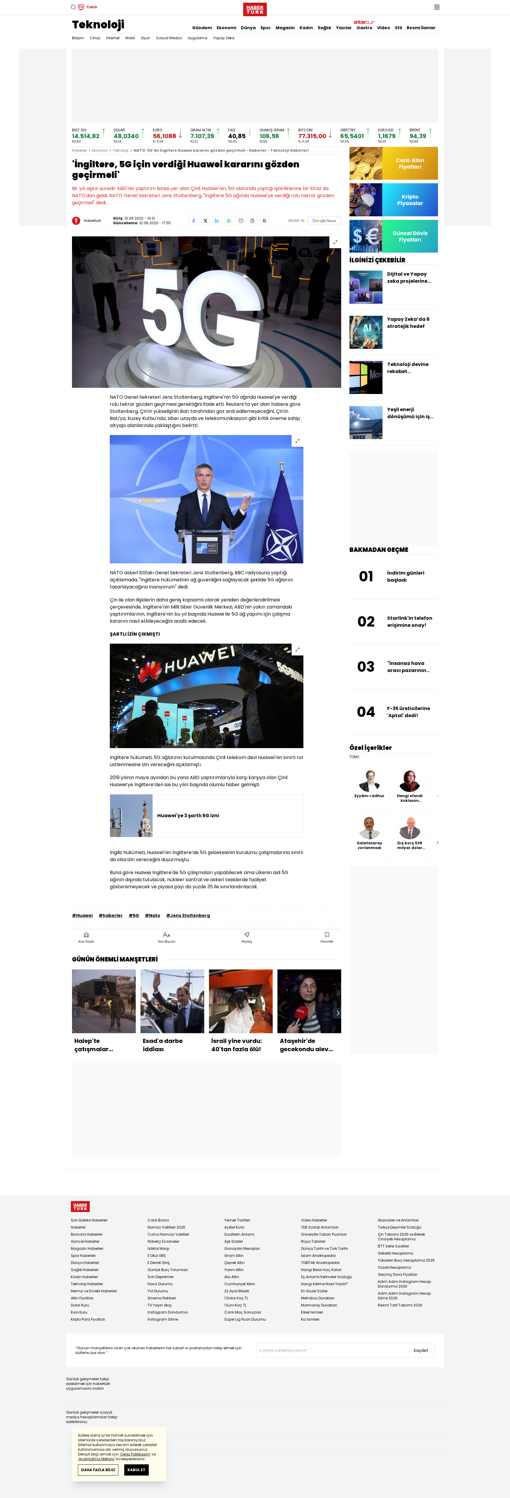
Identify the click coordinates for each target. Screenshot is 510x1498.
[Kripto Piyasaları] (393, 199)
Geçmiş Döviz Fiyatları (397, 1274)
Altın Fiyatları (82, 1298)
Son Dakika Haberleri (89, 1220)
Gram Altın (233, 1255)
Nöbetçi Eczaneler (163, 1241)
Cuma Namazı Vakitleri (168, 1234)
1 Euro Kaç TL (235, 1305)
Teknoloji (98, 24)
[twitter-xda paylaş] (205, 220)
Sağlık (324, 28)
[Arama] (73, 7)
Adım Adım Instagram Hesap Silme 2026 (404, 1296)
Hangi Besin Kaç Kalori (321, 1269)
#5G (134, 915)
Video (383, 28)
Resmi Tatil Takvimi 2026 (400, 1305)
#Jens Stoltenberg (188, 915)
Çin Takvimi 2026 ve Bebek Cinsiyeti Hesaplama (401, 1237)
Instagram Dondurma (168, 1312)
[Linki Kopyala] (264, 220)
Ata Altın (231, 1276)
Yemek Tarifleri (237, 1220)
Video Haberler (314, 1220)
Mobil (130, 37)
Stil (398, 28)
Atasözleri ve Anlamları (398, 1220)
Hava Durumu (160, 1283)
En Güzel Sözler (314, 1290)
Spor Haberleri (83, 1255)
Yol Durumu (158, 1290)
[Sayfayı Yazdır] (252, 220)
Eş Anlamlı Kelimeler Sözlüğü (326, 1276)
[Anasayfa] (80, 1206)
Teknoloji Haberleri (87, 1283)
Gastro (364, 28)
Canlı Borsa (158, 1220)
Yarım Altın (233, 1269)
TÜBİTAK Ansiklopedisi (320, 1262)
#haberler (111, 915)
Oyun (145, 37)
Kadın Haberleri (84, 1276)
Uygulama (197, 37)
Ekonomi (226, 28)
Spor (265, 28)
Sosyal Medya (169, 37)
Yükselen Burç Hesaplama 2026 (406, 1260)
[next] (338, 1013)
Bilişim (78, 37)
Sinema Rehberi (162, 1298)
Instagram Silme (163, 1319)
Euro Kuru (79, 1312)
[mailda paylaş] (241, 220)
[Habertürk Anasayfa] (255, 8)
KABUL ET (137, 1469)
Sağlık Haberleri (85, 1269)
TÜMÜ (354, 757)
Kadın (306, 28)
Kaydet (421, 1350)
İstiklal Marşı (158, 1248)
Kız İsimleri (310, 1319)
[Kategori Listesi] (437, 7)
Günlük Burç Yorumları (168, 1269)
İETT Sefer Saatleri (393, 1246)
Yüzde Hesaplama (394, 1267)
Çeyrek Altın (234, 1262)
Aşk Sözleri (233, 1241)
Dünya (248, 28)
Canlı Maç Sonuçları (242, 1312)
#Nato (152, 915)
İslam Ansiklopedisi (318, 1255)
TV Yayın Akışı (160, 1305)
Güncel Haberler (85, 1241)
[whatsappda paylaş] (229, 220)
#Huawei (82, 915)
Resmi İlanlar (421, 28)
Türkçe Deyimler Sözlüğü (399, 1227)
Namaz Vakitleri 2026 (166, 1227)
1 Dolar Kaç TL (236, 1298)
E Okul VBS (157, 1255)
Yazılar (344, 28)
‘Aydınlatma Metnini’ (96, 1458)
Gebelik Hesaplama (395, 1253)
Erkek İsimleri (312, 1312)
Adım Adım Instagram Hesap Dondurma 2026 (404, 1284)
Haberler (79, 150)
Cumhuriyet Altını (239, 1283)
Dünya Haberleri (85, 1262)
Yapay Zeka (223, 37)
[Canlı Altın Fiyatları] (393, 163)
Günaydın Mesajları (242, 1248)
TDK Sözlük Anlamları (320, 1227)
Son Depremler (161, 1276)
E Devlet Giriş (159, 1262)
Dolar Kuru (80, 1305)
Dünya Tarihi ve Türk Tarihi (324, 1248)
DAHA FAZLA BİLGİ (98, 1469)
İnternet (113, 37)
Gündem (202, 28)
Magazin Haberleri (87, 1248)
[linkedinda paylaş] (217, 220)
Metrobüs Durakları (317, 1298)
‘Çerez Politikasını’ (135, 1454)
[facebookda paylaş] (193, 220)
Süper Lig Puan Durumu (245, 1319)
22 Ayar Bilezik (236, 1290)
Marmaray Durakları (319, 1305)
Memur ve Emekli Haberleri (94, 1290)
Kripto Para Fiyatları (88, 1319)
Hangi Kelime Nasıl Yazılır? (324, 1283)
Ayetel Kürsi (234, 1227)
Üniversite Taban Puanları (324, 1234)
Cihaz (95, 37)
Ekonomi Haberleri (87, 1234)
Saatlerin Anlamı (239, 1234)
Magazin (285, 28)
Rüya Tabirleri (313, 1241)
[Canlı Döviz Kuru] (393, 236)
